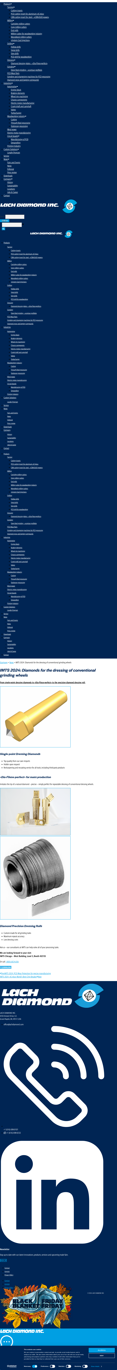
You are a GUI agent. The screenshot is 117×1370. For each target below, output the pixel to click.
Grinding (10, 66)
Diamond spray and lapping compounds (23, 80)
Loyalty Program (13, 152)
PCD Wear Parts (13, 73)
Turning (10, 7)
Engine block (16, 89)
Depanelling (15, 142)
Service (6, 156)
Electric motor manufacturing (22, 103)
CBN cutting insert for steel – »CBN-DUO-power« (30, 17)
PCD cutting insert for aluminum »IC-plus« (27, 13)
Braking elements (18, 93)
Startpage (3, 662)
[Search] (3, 228)
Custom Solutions (11, 149)
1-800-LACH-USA (12, 961)
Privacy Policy (9, 1275)
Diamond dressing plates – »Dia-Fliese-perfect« (29, 63)
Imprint (7, 1271)
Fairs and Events (13, 162)
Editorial (10, 169)
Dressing (10, 60)
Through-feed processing (20, 123)
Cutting (14, 119)
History (10, 182)
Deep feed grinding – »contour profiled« (26, 70)
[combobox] (12, 224)
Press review (12, 172)
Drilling (10, 43)
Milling (10, 20)
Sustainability (12, 185)
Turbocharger (16, 113)
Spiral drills (15, 50)
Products (7, 4)
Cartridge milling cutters (20, 23)
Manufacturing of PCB (19, 139)
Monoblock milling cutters (21, 37)
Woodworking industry (16, 116)
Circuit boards (12, 136)
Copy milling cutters (19, 27)
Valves (13, 109)
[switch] (52, 1366)
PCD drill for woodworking (21, 56)
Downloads (8, 175)
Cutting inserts (16, 10)
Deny (102, 1355)
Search (2, 216)
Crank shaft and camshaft (21, 106)
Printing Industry (14, 146)
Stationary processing (19, 126)
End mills (14, 30)
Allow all (102, 1350)
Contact (7, 195)
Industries (7, 83)
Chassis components (19, 99)
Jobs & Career (12, 192)
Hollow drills (16, 47)
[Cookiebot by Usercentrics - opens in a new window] (12, 1366)
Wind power (12, 129)
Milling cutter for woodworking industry (26, 33)
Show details (95, 1366)
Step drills (15, 53)
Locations (11, 189)
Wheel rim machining (19, 96)
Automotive (12, 86)
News (6, 159)
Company (7, 179)
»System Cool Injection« (20, 40)
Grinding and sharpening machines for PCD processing (28, 76)
